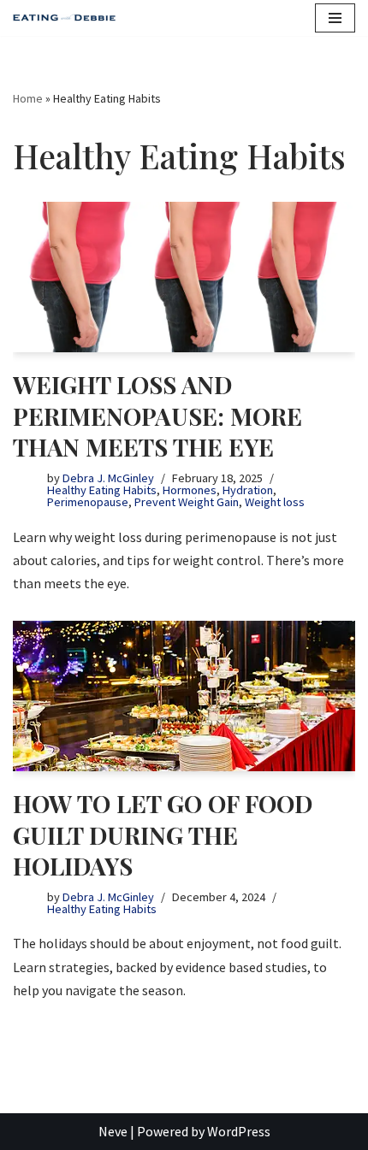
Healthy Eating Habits (102, 490)
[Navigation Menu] (335, 17)
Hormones (190, 490)
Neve (113, 1131)
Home (28, 98)
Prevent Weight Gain (186, 502)
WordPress (238, 1131)
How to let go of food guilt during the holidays (162, 834)
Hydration (248, 490)
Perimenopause (87, 502)
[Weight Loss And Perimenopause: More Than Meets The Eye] (184, 277)
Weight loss (275, 502)
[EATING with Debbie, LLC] (68, 18)
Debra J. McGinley (108, 478)
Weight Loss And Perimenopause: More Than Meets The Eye (157, 416)
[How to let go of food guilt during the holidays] (184, 696)
